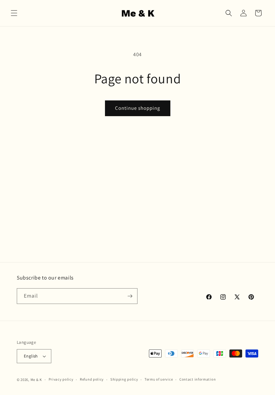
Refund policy (92, 379)
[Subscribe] (129, 296)
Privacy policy (61, 379)
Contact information (197, 379)
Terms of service (159, 379)
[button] (14, 13)
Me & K (36, 379)
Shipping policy (124, 379)
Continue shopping (137, 108)
